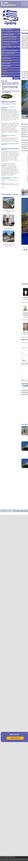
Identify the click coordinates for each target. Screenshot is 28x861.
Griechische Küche (7, 60)
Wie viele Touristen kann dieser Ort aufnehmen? (8, 107)
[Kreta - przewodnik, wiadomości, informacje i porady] (10, 17)
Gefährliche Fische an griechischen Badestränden (8, 136)
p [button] (22, 380)
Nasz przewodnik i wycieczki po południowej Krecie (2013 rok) (10, 83)
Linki (14, 511)
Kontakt (17, 511)
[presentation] (24, 360)
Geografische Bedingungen (9, 37)
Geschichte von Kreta (7, 34)
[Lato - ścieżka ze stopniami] (8, 241)
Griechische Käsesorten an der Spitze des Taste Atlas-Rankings (9, 178)
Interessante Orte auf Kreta (9, 39)
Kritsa (23, 128)
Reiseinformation (6, 65)
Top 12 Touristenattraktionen (9, 42)
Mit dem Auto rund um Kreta (9, 50)
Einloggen (4, 75)
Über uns (4, 70)
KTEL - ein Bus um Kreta (8, 53)
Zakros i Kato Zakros (9, 228)
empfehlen (5, 68)
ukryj (26, 732)
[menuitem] (24, 360)
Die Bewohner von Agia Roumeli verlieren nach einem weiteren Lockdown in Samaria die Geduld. (10, 149)
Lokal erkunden (6, 44)
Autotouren (5, 55)
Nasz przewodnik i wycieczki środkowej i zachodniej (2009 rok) (10, 88)
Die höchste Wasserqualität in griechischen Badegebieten (10, 144)
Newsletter (5, 73)
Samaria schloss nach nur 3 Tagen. (8, 163)
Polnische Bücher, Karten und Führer (10, 47)
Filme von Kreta (6, 63)
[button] (23, 363)
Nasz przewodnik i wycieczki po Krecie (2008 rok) (10, 91)
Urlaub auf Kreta (6, 58)
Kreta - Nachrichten (7, 29)
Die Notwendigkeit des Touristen (10, 32)
